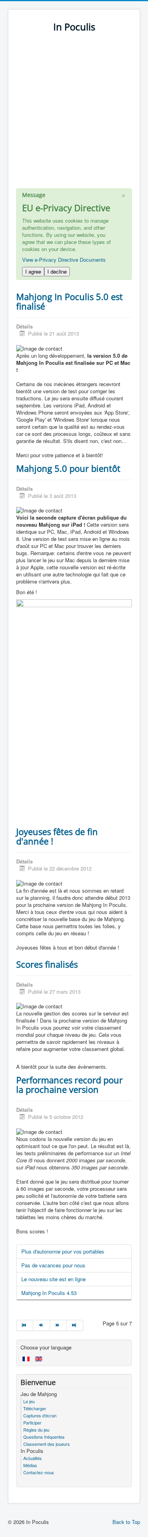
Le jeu (29, 1401)
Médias (30, 1465)
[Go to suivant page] (58, 1325)
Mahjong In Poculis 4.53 (49, 1293)
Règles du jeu (36, 1429)
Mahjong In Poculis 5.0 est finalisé (69, 301)
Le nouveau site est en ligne (53, 1279)
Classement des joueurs (46, 1444)
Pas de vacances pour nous (53, 1265)
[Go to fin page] (75, 1325)
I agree (33, 271)
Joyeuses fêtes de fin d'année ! (57, 836)
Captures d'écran (39, 1415)
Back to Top (126, 1522)
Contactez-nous (38, 1472)
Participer (32, 1422)
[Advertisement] (74, 114)
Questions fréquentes (44, 1437)
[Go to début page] (24, 1325)
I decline (57, 271)
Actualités (32, 1458)
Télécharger (34, 1408)
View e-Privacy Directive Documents (64, 259)
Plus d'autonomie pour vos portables (62, 1251)
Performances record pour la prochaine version (69, 1084)
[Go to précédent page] (41, 1325)
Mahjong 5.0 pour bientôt (68, 468)
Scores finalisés (47, 964)
